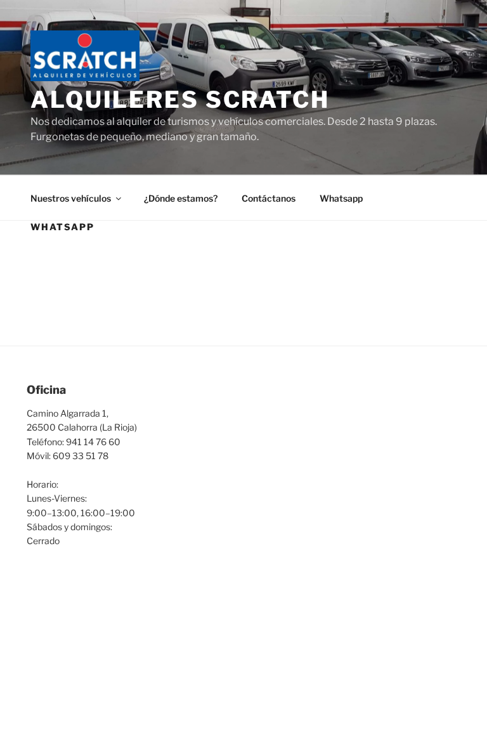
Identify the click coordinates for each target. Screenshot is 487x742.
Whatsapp (341, 198)
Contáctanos (268, 198)
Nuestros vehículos (70, 198)
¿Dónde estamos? (181, 198)
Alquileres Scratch (180, 100)
